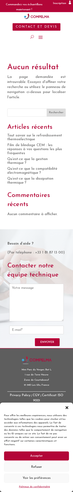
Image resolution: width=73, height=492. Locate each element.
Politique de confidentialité (34, 487)
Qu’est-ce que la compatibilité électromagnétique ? (32, 171)
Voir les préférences (36, 478)
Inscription (59, 3)
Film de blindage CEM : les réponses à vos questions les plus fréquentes (34, 149)
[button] (67, 408)
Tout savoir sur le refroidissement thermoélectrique (34, 137)
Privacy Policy (20, 395)
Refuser (36, 467)
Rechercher (56, 112)
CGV (36, 395)
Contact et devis (36, 26)
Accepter (36, 455)
